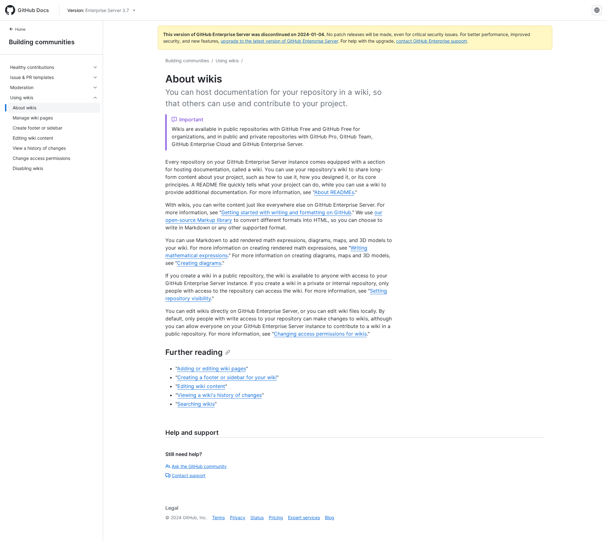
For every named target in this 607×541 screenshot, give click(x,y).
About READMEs (334, 192)
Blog (329, 517)
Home (20, 29)
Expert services (304, 517)
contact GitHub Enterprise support (431, 41)
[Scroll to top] (593, 527)
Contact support (188, 475)
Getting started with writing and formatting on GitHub (286, 212)
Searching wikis (196, 404)
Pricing (276, 517)
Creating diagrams (199, 263)
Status (257, 517)
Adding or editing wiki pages (211, 368)
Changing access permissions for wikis (320, 334)
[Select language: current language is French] (597, 10)
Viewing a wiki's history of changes (219, 395)
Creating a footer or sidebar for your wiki (227, 377)
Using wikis (227, 60)
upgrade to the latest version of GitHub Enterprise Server (279, 41)
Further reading (194, 352)
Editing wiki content (201, 386)
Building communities (42, 42)
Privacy (237, 517)
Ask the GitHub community (199, 466)
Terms (218, 517)
